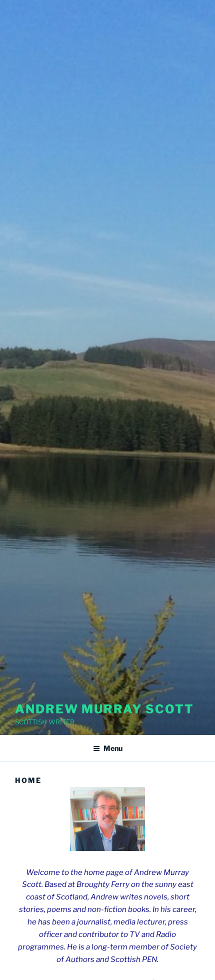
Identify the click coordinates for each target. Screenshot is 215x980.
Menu (113, 748)
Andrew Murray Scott (104, 709)
